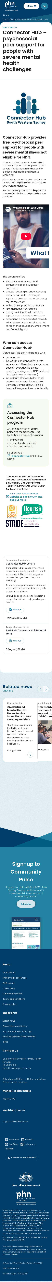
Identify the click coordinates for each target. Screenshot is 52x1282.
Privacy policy (10, 1004)
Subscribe (26, 903)
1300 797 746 (9, 1099)
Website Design (9, 1274)
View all (7, 690)
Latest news (9, 988)
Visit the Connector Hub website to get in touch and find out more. (26, 497)
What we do (9, 972)
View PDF (16, 609)
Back (6, 15)
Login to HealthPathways (15, 1121)
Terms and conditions (14, 999)
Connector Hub (21, 456)
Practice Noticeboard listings (17, 1031)
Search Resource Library (15, 1026)
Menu (30, 6)
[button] (46, 689)
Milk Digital (22, 1274)
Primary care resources (14, 977)
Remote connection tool (23, 1157)
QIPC (5, 1042)
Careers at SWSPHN (12, 993)
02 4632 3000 (9, 1065)
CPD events (9, 983)
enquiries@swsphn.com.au (17, 1068)
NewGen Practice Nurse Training (19, 1036)
